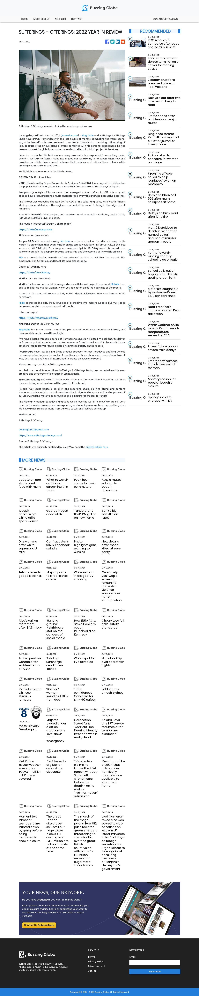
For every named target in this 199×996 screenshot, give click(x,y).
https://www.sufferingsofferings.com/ (40, 435)
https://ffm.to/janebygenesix (35, 229)
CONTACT (77, 19)
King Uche (88, 135)
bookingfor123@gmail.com (34, 429)
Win (21, 257)
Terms (91, 956)
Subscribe (155, 971)
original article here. (97, 447)
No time (65, 241)
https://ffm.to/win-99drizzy (34, 272)
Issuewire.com (70, 135)
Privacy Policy (96, 961)
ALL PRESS (60, 19)
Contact (92, 970)
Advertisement (96, 966)
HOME (24, 19)
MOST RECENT (41, 19)
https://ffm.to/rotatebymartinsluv (38, 318)
